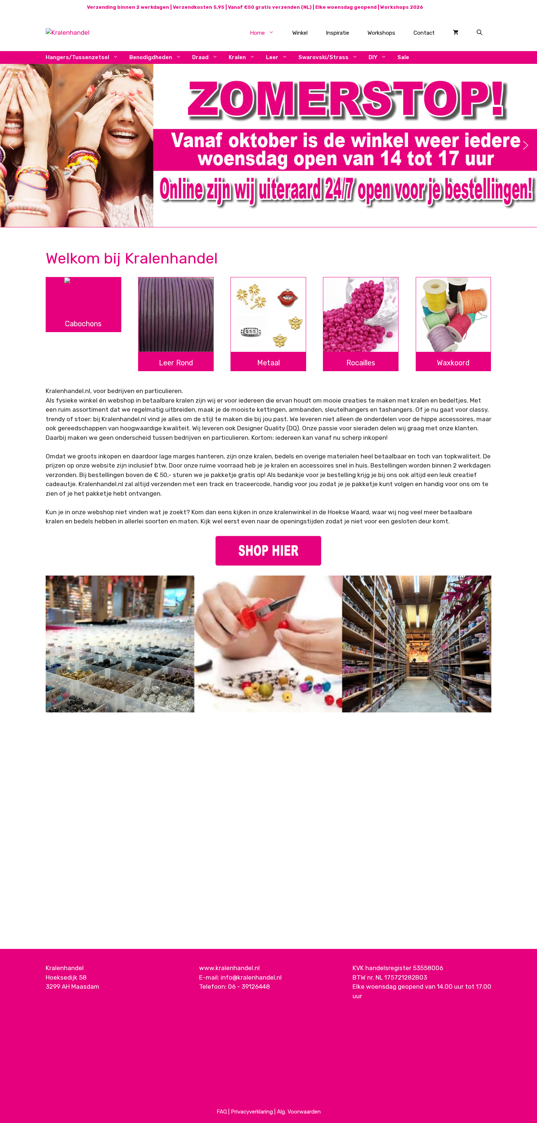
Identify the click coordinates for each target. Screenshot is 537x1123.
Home (257, 33)
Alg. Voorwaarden (299, 1111)
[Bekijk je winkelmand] (456, 33)
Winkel (300, 33)
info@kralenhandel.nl (251, 977)
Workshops (381, 33)
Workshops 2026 (401, 7)
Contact (424, 33)
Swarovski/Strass (323, 57)
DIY (373, 57)
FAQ (222, 1111)
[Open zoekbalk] (479, 33)
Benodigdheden (150, 57)
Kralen (237, 57)
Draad (200, 57)
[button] (11, 145)
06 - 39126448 (249, 986)
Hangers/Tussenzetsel (77, 57)
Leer (272, 57)
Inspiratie (337, 33)
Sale (403, 57)
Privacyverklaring (252, 1111)
